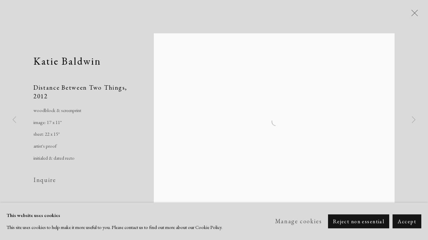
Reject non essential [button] (359, 221)
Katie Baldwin (67, 61)
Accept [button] (407, 221)
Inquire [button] (44, 180)
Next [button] (413, 120)
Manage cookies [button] (298, 221)
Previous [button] (14, 120)
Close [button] (413, 15)
